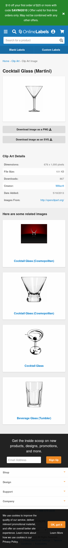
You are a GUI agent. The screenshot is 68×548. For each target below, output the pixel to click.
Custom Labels (51, 49)
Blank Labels (17, 49)
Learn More (56, 532)
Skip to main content (12, 17)
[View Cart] (62, 31)
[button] (5, 31)
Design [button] (7, 482)
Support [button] (8, 491)
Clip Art (16, 61)
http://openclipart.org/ (52, 200)
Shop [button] (6, 472)
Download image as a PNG (33, 129)
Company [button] (8, 501)
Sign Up (54, 460)
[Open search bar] (14, 31)
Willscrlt (60, 185)
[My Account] (53, 31)
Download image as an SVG (33, 139)
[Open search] (61, 40)
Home (6, 61)
